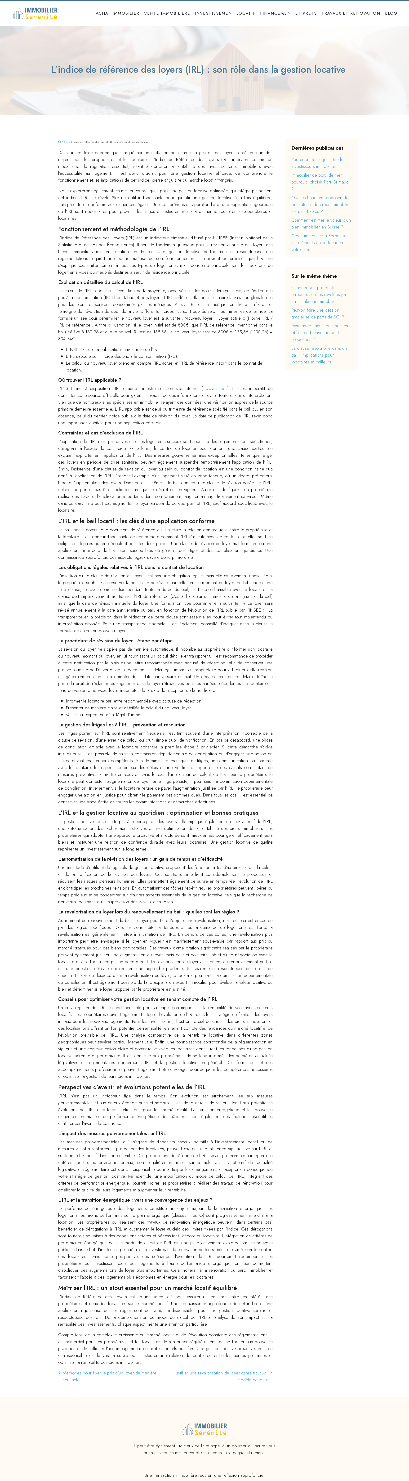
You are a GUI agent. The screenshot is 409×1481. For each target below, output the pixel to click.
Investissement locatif (225, 13)
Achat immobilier (117, 13)
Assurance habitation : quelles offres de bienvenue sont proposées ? (319, 332)
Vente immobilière (167, 13)
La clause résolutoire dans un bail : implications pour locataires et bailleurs (319, 355)
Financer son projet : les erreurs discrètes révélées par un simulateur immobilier (319, 294)
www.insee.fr (218, 388)
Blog (391, 13)
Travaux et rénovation (351, 13)
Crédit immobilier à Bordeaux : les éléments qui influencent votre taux (319, 243)
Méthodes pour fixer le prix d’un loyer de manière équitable (109, 1376)
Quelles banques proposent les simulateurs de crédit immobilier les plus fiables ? (321, 204)
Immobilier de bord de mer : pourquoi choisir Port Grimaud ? (320, 182)
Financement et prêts (288, 13)
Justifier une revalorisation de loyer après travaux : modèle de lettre (221, 1376)
